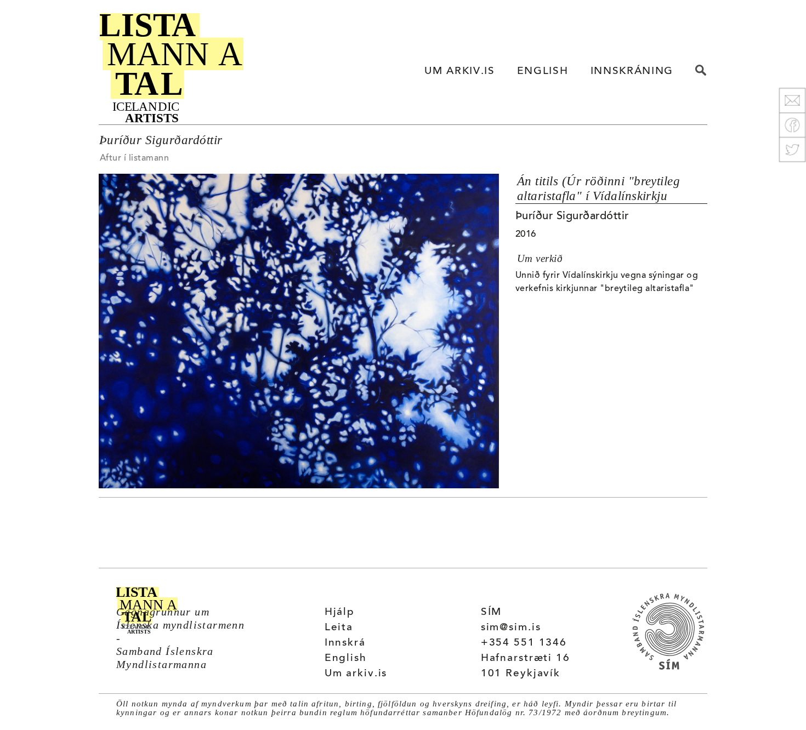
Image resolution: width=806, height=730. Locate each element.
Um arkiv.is (356, 674)
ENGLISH (543, 71)
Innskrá (345, 643)
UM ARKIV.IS (459, 71)
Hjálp (340, 612)
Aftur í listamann (134, 158)
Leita (339, 628)
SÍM (491, 612)
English (346, 658)
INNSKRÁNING (632, 71)
